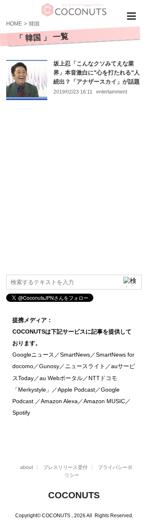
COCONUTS (74, 495)
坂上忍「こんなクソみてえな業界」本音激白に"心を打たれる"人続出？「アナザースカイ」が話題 (96, 72)
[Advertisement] (74, 192)
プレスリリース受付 (65, 467)
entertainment (111, 92)
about (26, 467)
